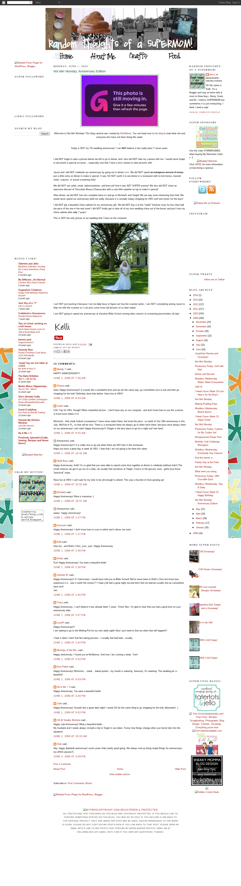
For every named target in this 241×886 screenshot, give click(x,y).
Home (120, 769)
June (198, 349)
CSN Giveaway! (206, 551)
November (201, 326)
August (200, 340)
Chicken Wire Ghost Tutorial (31, 282)
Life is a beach (25, 306)
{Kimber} (61, 492)
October (200, 331)
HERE (198, 164)
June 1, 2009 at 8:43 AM (69, 398)
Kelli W (214, 75)
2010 (196, 313)
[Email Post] (89, 344)
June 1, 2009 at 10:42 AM (70, 453)
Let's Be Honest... (26, 426)
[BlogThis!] (58, 351)
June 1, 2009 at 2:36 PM (69, 567)
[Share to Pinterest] (68, 351)
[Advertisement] (29, 196)
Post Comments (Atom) (80, 783)
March (199, 518)
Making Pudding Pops (206, 404)
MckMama (125, 133)
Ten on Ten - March (27, 389)
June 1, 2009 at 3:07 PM (69, 615)
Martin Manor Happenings (32, 386)
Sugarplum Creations (30, 290)
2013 (196, 299)
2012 (196, 304)
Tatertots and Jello (28, 263)
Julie (59, 703)
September (202, 335)
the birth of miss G (26, 368)
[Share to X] (62, 351)
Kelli (59, 542)
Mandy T (61, 369)
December (201, 322)
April (198, 513)
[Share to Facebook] (65, 351)
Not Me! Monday (203, 361)
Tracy (60, 602)
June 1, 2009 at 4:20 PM (69, 696)
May (198, 509)
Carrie (60, 406)
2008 (196, 533)
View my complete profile (204, 112)
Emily (60, 558)
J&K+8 (198, 386)
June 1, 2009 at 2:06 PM (69, 550)
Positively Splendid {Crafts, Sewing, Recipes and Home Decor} (33, 440)
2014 (196, 295)
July (198, 345)
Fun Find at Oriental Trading (31, 412)
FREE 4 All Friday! (208, 640)
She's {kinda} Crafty (29, 396)
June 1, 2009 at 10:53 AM (70, 484)
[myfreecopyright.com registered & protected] (120, 810)
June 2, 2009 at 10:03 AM (70, 736)
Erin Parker (62, 666)
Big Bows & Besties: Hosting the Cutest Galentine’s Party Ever (31, 269)
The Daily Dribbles (28, 376)
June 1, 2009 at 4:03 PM (69, 679)
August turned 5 (26, 342)
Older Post (180, 769)
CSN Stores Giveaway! (210, 569)
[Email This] (55, 351)
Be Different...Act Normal (31, 279)
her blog (159, 133)
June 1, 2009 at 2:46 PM (69, 595)
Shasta (60, 385)
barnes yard (24, 339)
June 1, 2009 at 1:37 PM (69, 534)
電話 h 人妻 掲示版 (27, 379)
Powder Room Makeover (30, 316)
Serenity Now (25, 349)
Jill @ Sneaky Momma (68, 720)
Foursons (62, 525)
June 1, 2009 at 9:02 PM (69, 712)
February (201, 523)
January (200, 527)
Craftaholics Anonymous (31, 313)
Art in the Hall (205, 622)
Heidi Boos (62, 461)
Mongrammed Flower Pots (208, 437)
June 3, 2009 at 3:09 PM (69, 756)
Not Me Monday (71, 347)
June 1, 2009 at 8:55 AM (69, 433)
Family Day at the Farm (207, 462)
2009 (196, 318)
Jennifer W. (62, 575)
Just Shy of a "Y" (27, 303)
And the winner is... (205, 457)
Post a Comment (62, 764)
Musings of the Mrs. (67, 650)
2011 (196, 309)
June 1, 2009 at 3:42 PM (69, 642)
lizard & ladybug (27, 409)
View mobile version (119, 774)
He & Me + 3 (24, 433)
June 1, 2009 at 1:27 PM (69, 517)
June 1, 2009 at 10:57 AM (70, 501)
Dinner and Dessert (205, 374)
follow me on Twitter (214, 279)
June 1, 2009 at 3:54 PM (69, 659)
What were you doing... (206, 471)
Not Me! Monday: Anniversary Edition (79, 71)
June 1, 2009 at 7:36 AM (69, 378)
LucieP (60, 622)
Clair (59, 744)
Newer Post (59, 769)
